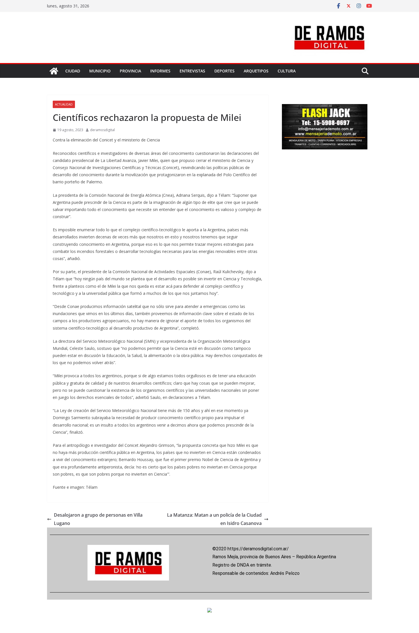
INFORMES (160, 71)
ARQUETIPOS (256, 71)
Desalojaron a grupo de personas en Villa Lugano (98, 519)
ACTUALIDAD (64, 104)
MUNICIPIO (100, 71)
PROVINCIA (130, 71)
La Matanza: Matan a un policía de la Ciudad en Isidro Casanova (214, 519)
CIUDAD (72, 71)
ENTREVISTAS (192, 71)
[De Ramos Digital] (54, 71)
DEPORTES (224, 71)
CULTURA (287, 71)
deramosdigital (102, 129)
